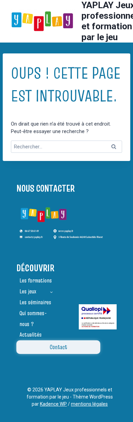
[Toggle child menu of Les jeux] (51, 291)
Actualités (30, 334)
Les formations (35, 280)
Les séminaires (35, 302)
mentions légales (89, 404)
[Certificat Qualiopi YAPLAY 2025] (98, 316)
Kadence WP (53, 404)
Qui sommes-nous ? (33, 318)
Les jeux (27, 291)
